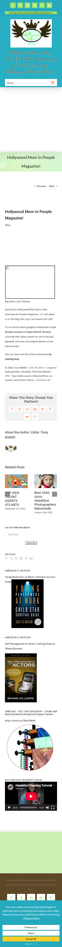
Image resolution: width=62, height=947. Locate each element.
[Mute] (47, 807)
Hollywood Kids (12, 371)
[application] (31, 796)
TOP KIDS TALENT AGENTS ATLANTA (12, 499)
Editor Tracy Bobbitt (17, 367)
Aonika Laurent (24, 376)
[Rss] (21, 558)
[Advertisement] (31, 120)
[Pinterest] (26, 558)
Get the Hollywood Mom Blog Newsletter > (31, 12)
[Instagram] (16, 558)
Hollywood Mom (40, 376)
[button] (7, 494)
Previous (41, 186)
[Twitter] (11, 558)
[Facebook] (6, 558)
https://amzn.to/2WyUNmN (20, 720)
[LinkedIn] (31, 558)
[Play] (9, 807)
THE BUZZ (26, 371)
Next (52, 186)
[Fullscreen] (52, 807)
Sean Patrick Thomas (24, 380)
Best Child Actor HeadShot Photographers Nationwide (45, 500)
